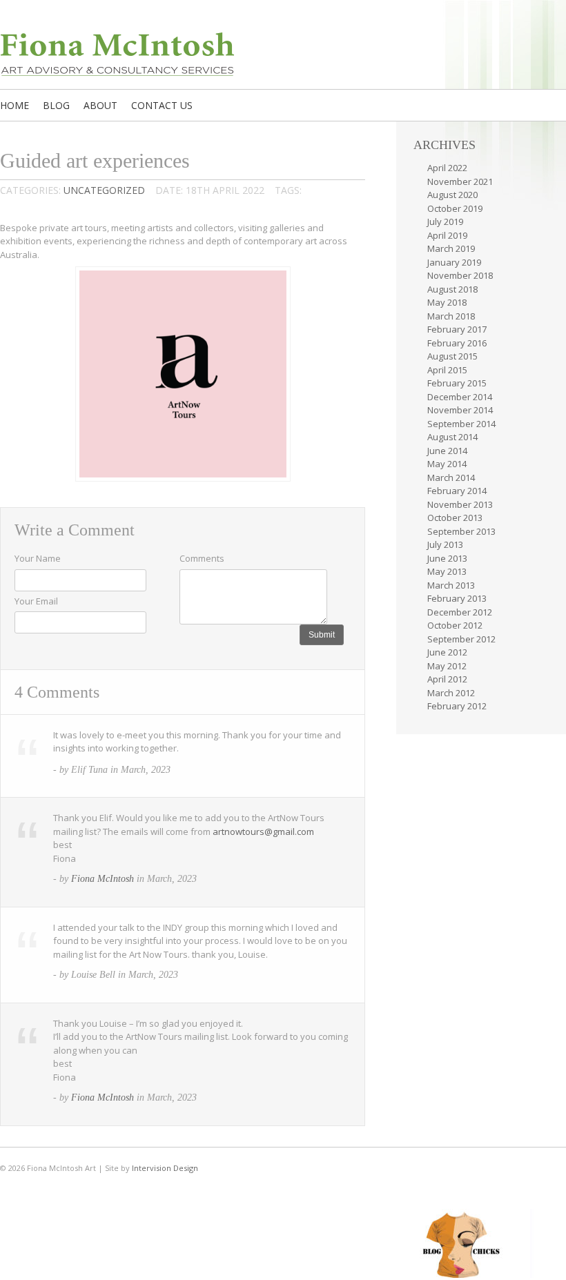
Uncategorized (104, 190)
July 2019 (445, 221)
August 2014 (452, 437)
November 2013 (460, 504)
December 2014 (459, 397)
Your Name (37, 558)
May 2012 (447, 666)
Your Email (36, 601)
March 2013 (451, 585)
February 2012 (457, 706)
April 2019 (447, 235)
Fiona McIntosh (102, 879)
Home (14, 105)
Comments (201, 558)
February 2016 (457, 343)
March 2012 (451, 693)
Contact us (162, 105)
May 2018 (447, 302)
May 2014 (447, 463)
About (100, 105)
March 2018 (451, 316)
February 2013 (457, 598)
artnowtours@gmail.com (263, 831)
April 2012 (447, 679)
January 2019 (454, 262)
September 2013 (461, 531)
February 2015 (457, 383)
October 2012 (454, 625)
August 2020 (452, 194)
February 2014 (457, 490)
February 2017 (457, 329)
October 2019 (454, 208)
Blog (56, 105)
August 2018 (452, 289)
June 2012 (447, 652)
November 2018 (460, 275)
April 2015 (447, 370)
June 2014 (447, 450)
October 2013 (454, 517)
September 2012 (461, 639)
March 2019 (451, 248)
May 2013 (447, 571)
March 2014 (451, 477)
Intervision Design (165, 1168)
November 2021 (460, 181)
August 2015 (452, 356)
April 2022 (447, 167)
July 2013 (445, 544)
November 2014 (460, 410)
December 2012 (459, 612)
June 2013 (447, 558)
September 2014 (461, 423)
